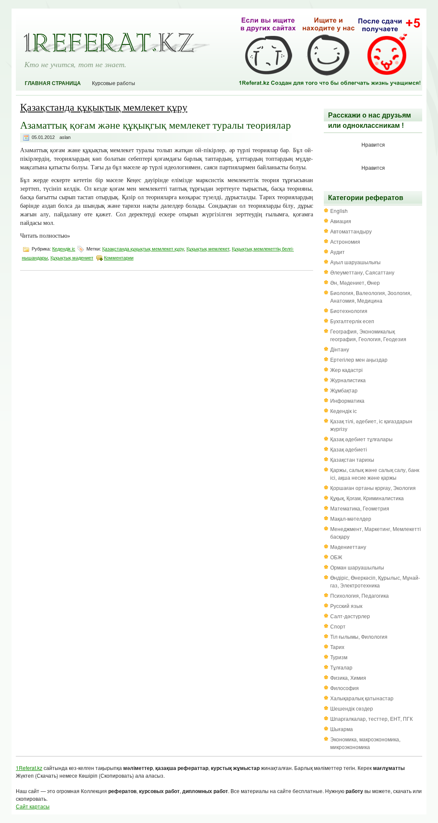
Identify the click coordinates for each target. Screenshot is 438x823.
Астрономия (345, 241)
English (339, 210)
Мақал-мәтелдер (350, 518)
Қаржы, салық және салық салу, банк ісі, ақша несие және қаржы (374, 473)
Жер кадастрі (346, 369)
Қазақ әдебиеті (348, 449)
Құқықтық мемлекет (207, 248)
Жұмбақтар (344, 390)
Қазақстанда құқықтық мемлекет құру (143, 248)
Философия (344, 687)
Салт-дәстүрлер (350, 615)
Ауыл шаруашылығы (355, 261)
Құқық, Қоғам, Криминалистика (367, 497)
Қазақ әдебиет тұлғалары (361, 438)
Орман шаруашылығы (357, 567)
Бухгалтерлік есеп (352, 320)
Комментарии (118, 257)
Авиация (340, 220)
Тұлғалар (341, 667)
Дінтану (339, 349)
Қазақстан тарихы (352, 459)
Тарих (337, 646)
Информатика (347, 400)
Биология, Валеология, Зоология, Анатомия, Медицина (370, 296)
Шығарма (341, 728)
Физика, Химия (348, 677)
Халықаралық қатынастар (362, 698)
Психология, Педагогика (359, 595)
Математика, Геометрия (359, 508)
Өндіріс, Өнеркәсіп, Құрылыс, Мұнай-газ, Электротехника (375, 581)
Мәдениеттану (348, 546)
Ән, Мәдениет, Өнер (355, 282)
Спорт (338, 626)
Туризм (338, 657)
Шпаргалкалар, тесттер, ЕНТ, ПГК (371, 718)
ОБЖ (336, 556)
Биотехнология (348, 310)
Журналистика (348, 379)
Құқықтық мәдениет (71, 257)
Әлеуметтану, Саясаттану (362, 272)
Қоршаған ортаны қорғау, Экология (373, 487)
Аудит (337, 251)
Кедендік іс (63, 248)
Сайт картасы (33, 806)
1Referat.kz (29, 767)
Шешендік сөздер (351, 708)
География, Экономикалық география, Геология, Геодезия (368, 334)
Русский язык (346, 605)
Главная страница (53, 83)
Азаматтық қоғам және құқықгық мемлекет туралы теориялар (155, 125)
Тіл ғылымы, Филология (359, 636)
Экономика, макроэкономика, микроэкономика (365, 742)
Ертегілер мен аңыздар (359, 359)
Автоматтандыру (351, 231)
